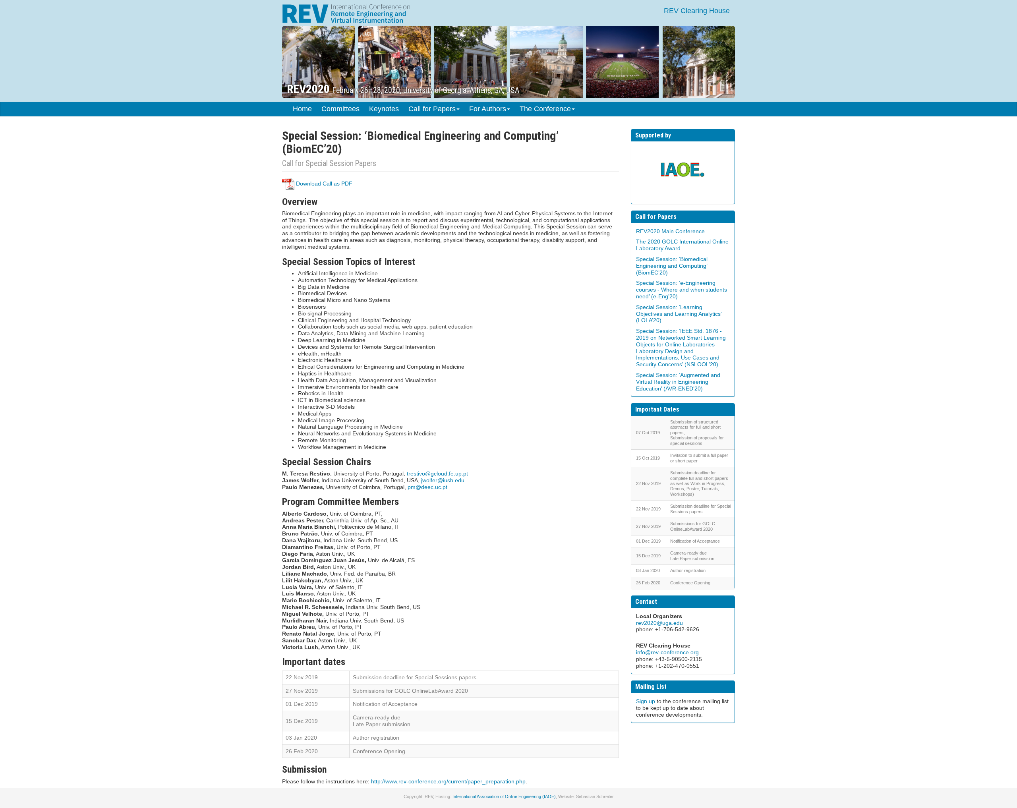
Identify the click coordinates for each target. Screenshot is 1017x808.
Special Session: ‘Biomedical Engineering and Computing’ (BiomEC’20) (672, 266)
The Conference (545, 109)
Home (302, 109)
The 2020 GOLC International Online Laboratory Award (682, 244)
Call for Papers (432, 109)
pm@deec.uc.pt (427, 487)
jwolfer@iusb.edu (442, 480)
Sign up (645, 701)
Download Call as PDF (323, 183)
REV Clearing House (697, 11)
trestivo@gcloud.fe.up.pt (437, 473)
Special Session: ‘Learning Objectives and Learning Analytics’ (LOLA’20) (678, 314)
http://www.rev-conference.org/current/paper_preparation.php (448, 781)
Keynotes (384, 109)
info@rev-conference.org (667, 652)
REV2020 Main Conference (670, 231)
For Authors (487, 109)
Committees (340, 109)
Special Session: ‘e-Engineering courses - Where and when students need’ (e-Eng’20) (681, 290)
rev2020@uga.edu (659, 623)
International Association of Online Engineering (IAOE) (504, 796)
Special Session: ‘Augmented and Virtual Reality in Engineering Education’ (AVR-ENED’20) (678, 382)
